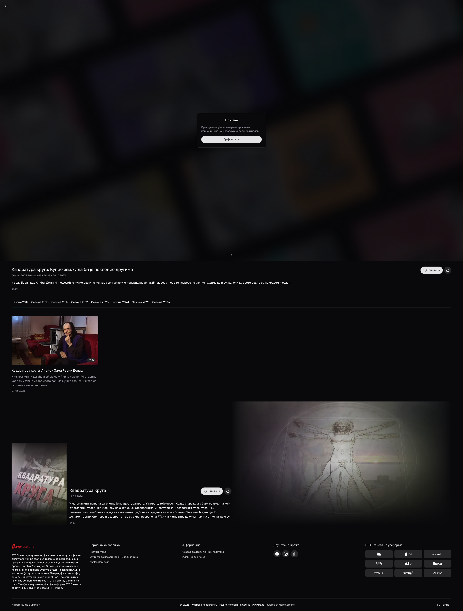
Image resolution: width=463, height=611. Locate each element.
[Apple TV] (408, 564)
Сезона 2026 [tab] (161, 302)
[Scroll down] (231, 255)
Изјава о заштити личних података (203, 551)
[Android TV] (437, 554)
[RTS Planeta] (23, 547)
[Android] (379, 554)
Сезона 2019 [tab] (59, 302)
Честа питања (98, 551)
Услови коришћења (193, 556)
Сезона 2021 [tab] (79, 302)
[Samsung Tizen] (408, 573)
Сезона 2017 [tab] (20, 302)
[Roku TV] (437, 564)
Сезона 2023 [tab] (100, 302)
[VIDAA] (437, 573)
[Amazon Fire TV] (379, 564)
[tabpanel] (231, 351)
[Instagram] (285, 553)
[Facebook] (277, 553)
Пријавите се (232, 139)
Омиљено (434, 270)
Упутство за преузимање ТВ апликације (114, 556)
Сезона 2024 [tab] (120, 302)
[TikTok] (294, 553)
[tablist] (231, 303)
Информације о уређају (26, 604)
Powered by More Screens (280, 604)
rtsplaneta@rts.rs (99, 562)
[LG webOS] (379, 573)
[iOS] (408, 554)
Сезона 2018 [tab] (39, 302)
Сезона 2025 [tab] (140, 302)
